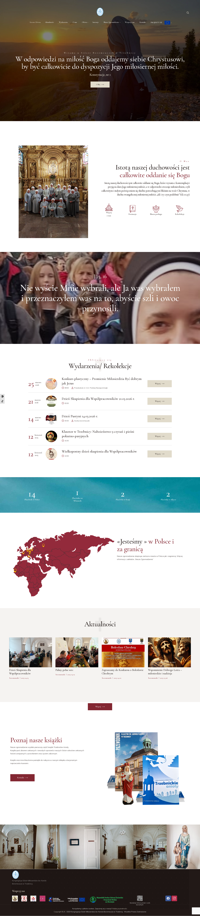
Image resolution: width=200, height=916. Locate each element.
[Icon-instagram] (174, 898)
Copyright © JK (59, 912)
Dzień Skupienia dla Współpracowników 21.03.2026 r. (98, 399)
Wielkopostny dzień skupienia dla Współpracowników (99, 451)
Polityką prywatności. (119, 909)
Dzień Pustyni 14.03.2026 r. (80, 416)
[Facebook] (168, 898)
